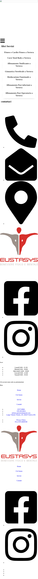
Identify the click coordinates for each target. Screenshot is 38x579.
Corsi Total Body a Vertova (19, 58)
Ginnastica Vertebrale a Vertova (19, 71)
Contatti (19, 404)
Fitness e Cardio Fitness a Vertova (19, 52)
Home (19, 390)
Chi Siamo (19, 395)
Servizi (19, 399)
